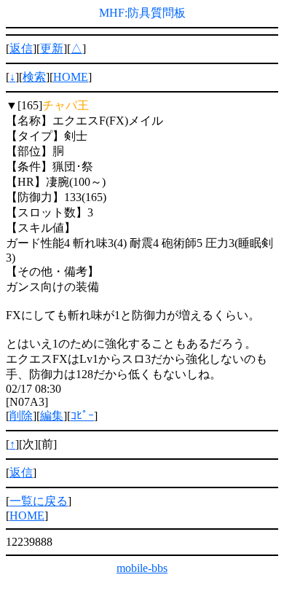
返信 (21, 48)
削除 (21, 416)
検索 (34, 77)
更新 (51, 48)
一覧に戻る (38, 501)
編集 (51, 416)
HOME (70, 77)
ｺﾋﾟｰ (82, 416)
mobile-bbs (142, 568)
